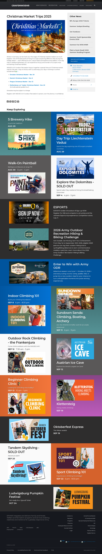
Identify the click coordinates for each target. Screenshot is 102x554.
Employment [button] (89, 5)
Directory (82, 0)
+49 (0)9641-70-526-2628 (80, 76)
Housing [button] (82, 5)
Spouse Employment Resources (87, 520)
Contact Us (20, 529)
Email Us (75, 89)
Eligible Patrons (91, 533)
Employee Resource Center (65, 525)
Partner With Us (91, 530)
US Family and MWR (90, 518)
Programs (70, 520)
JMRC (21, 527)
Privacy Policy (10, 550)
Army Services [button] (41, 5)
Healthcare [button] (62, 5)
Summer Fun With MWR (79, 45)
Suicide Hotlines (68, 528)
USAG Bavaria (29, 527)
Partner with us (89, 0)
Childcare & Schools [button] (72, 5)
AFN (8, 527)
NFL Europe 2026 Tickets (79, 21)
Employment (10, 529)
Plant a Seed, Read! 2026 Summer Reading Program (80, 51)
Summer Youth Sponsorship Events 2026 (80, 38)
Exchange (92, 528)
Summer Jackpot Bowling (79, 26)
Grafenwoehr (20, 6)
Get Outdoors (75, 32)
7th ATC (14, 527)
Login (71, 530)
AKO (38, 527)
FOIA (52, 550)
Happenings (68, 0)
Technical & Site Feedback (41, 550)
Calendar (75, 0)
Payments (70, 518)
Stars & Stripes (91, 525)
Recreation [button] (53, 5)
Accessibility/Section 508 (24, 550)
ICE (94, 523)
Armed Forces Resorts (89, 516)
